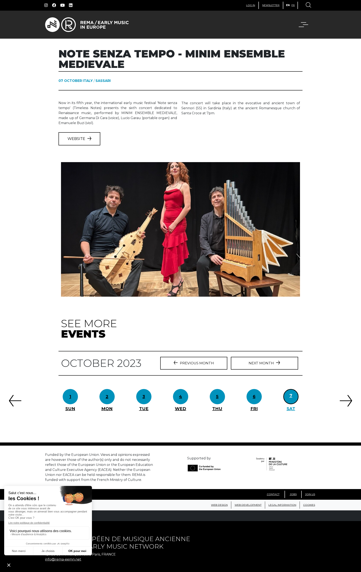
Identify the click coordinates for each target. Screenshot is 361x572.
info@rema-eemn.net (63, 559)
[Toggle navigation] (308, 5)
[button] (306, 24)
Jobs (293, 494)
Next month (261, 363)
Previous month (197, 363)
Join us (310, 494)
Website (76, 138)
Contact (273, 494)
